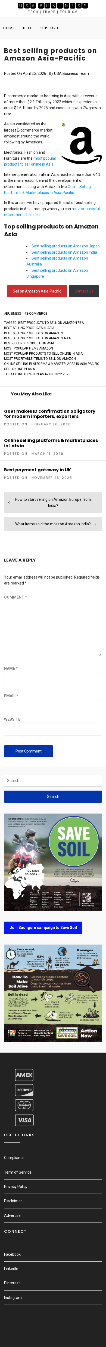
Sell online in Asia (19, 369)
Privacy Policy (15, 1186)
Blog (27, 28)
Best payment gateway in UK (37, 470)
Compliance (14, 1157)
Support (49, 28)
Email (11, 696)
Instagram (13, 1297)
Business (13, 313)
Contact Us (83, 291)
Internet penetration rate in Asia (31, 174)
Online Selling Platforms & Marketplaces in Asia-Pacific (51, 364)
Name (11, 668)
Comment (15, 597)
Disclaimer (13, 1201)
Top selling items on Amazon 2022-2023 (37, 374)
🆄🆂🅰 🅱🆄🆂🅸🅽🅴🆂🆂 (53, 6)
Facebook (12, 1254)
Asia (67, 96)
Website (12, 719)
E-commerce (36, 313)
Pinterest (12, 1283)
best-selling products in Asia (29, 343)
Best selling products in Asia (29, 328)
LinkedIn (11, 1269)
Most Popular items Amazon (28, 348)
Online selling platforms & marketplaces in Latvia (51, 443)
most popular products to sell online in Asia (43, 353)
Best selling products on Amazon (33, 333)
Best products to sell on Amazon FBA (51, 323)
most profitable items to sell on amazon (40, 359)
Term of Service (18, 1172)
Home (9, 28)
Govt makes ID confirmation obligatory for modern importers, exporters (49, 413)
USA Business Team (71, 73)
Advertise (12, 1215)
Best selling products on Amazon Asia (37, 338)
